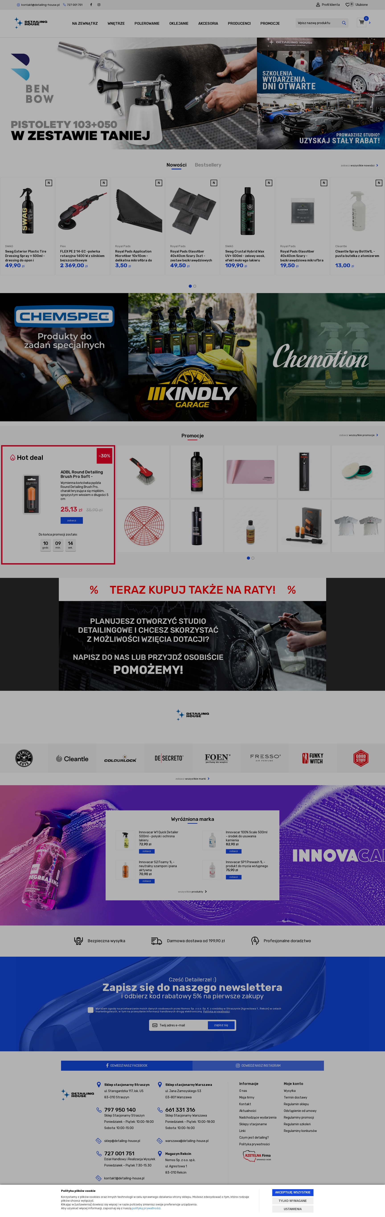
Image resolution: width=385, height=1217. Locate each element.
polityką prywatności (146, 1208)
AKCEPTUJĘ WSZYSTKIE (293, 1192)
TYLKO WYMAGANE (293, 1201)
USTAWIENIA (293, 1209)
